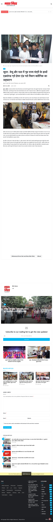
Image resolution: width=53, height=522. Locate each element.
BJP (7, 487)
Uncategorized (45, 500)
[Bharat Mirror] (10, 4)
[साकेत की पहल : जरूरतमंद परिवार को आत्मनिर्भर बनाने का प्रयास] (7, 459)
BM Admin (6, 85)
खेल (42, 502)
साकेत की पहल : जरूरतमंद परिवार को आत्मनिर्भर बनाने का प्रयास (23, 457)
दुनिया (43, 509)
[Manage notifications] (50, 519)
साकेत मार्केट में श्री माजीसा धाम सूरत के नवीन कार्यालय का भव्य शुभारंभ (42, 382)
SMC (19, 492)
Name (4, 413)
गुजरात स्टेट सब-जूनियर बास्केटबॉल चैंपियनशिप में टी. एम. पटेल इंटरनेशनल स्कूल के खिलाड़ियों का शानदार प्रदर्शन (27, 11)
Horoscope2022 (10, 490)
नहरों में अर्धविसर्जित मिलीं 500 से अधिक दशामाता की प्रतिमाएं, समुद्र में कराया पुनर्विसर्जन (10, 382)
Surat (39, 256)
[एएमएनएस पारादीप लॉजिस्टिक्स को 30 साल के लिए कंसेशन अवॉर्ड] (7, 453)
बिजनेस (43, 489)
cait (11, 487)
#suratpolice (19, 485)
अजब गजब (43, 511)
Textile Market (4, 494)
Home (5, 65)
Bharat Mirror (22, 519)
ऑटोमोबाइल (44, 513)
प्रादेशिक (43, 491)
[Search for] (51, 4)
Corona (15, 487)
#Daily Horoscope (5, 485)
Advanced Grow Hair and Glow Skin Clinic (23, 256)
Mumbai (3, 492)
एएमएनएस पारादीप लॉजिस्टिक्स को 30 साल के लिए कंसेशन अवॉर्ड (23, 451)
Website (29, 418)
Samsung (14, 492)
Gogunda (20, 487)
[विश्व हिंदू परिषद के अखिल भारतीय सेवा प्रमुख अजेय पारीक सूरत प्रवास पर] (26, 376)
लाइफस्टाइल (44, 507)
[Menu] (1, 4)
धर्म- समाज (43, 487)
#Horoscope (13, 485)
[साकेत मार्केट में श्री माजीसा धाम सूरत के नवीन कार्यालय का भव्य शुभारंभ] (43, 376)
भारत (42, 498)
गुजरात (43, 496)
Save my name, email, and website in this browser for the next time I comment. (21, 423)
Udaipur (10, 494)
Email (4, 418)
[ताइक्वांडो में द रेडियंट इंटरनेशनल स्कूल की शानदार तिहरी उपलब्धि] (7, 447)
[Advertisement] (26, 22)
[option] (26, 310)
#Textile (3, 487)
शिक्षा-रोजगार (44, 493)
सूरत (8, 65)
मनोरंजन (43, 505)
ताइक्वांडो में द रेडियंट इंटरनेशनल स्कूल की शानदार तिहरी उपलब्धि (23, 445)
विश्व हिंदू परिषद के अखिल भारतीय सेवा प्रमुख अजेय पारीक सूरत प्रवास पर (26, 382)
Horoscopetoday (18, 490)
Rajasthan (9, 492)
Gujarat (3, 490)
